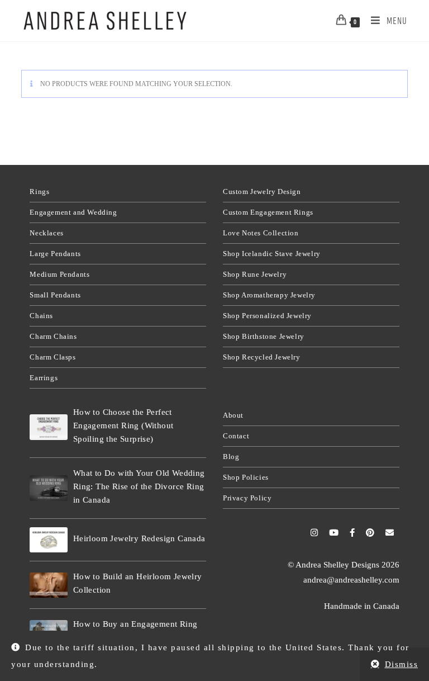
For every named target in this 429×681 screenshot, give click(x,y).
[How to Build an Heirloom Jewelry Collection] (49, 585)
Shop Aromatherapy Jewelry (269, 295)
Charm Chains (53, 336)
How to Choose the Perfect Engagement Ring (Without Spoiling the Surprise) (123, 425)
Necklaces (46, 233)
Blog (231, 456)
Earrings (44, 377)
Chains (41, 315)
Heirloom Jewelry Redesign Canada (139, 538)
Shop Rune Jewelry (255, 274)
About (233, 415)
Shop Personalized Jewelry (267, 315)
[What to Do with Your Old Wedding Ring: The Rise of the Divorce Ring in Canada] (49, 487)
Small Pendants (55, 295)
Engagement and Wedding (73, 212)
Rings (39, 191)
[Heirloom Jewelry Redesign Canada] (49, 539)
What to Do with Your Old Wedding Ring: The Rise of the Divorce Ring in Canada (139, 486)
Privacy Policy (247, 498)
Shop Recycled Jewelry (262, 357)
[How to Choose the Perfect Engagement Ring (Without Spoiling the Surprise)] (49, 426)
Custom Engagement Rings (268, 212)
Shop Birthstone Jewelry (263, 336)
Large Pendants (55, 253)
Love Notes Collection (261, 233)
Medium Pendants (59, 274)
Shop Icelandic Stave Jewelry (272, 253)
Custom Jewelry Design (262, 191)
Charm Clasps (52, 357)
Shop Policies (246, 477)
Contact (236, 436)
